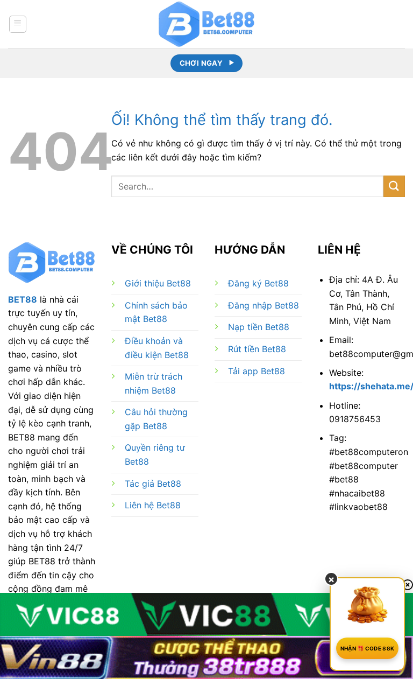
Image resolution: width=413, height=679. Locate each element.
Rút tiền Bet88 (257, 349)
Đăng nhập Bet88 (263, 305)
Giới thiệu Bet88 (158, 283)
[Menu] (17, 24)
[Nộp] (394, 186)
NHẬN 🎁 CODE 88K (367, 648)
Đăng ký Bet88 (258, 283)
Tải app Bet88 (256, 371)
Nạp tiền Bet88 (258, 326)
